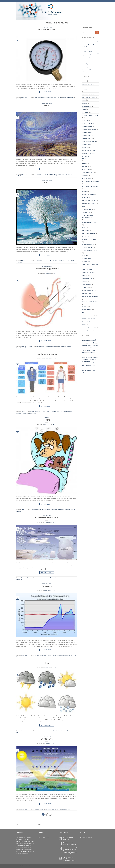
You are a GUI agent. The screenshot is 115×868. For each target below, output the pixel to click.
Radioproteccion (86, 284)
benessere (86, 343)
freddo (46, 174)
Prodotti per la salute (87, 272)
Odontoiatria (85, 230)
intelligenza (84, 352)
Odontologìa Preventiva (88, 233)
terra (24, 98)
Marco (54, 34)
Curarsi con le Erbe (87, 144)
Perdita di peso (86, 261)
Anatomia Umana (86, 94)
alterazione (38, 509)
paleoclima (57, 655)
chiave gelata (42, 260)
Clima (46, 663)
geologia (43, 655)
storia (83, 370)
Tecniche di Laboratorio (88, 315)
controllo (44, 509)
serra (60, 809)
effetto (48, 809)
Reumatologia (85, 287)
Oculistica (84, 227)
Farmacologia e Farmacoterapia (90, 181)
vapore (20, 579)
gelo (60, 174)
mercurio (55, 97)
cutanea (44, 411)
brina (41, 174)
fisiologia (60, 509)
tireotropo (18, 413)
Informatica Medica (87, 209)
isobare (66, 174)
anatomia (86, 340)
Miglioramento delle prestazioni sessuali (87, 216)
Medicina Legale (86, 212)
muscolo (96, 357)
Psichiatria (84, 275)
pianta (95, 359)
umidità (72, 260)
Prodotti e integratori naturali (90, 264)
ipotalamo (49, 411)
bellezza (84, 109)
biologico (96, 343)
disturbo (85, 347)
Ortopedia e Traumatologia (89, 239)
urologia (24, 347)
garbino (53, 174)
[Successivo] (50, 814)
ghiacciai (53, 809)
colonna (41, 97)
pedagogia (84, 359)
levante (70, 174)
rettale (55, 346)
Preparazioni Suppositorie (47, 268)
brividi (36, 411)
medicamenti (84, 355)
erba (88, 347)
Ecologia (84, 163)
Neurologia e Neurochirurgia (89, 222)
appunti (93, 340)
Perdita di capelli (86, 258)
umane (94, 370)
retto (59, 346)
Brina (46, 182)
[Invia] (97, 32)
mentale (83, 357)
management (89, 352)
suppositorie (63, 346)
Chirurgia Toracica (86, 135)
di (82, 348)
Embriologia (85, 166)
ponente (30, 175)
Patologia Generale (87, 247)
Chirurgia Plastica (86, 132)
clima (39, 655)
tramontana (51, 175)
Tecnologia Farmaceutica (46, 266)
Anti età (84, 100)
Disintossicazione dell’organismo (86, 157)
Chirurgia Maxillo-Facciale (89, 129)
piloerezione (63, 411)
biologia (92, 343)
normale (59, 97)
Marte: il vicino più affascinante (90, 42)
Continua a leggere (47, 91)
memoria (95, 355)
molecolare (87, 357)
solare (67, 577)
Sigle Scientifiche (86, 309)
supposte (69, 346)
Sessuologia (85, 306)
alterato (34, 509)
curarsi (93, 345)
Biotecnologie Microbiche (88, 123)
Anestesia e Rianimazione (88, 97)
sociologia (91, 367)
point (72, 509)
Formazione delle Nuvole (46, 517)
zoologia (84, 372)
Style (83, 312)
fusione (43, 346)
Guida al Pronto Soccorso (88, 203)
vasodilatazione (32, 413)
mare (51, 97)
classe (90, 345)
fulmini (50, 174)
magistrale (18, 175)
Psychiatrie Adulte (87, 278)
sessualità (84, 367)
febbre (55, 509)
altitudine (37, 97)
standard (72, 97)
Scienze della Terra (47, 27)
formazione (42, 577)
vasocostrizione (24, 413)
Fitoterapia (85, 197)
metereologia (48, 577)
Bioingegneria (85, 112)
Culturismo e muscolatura (89, 141)
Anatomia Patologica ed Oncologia (88, 88)
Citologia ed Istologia (87, 138)
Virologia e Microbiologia (88, 327)
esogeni (52, 509)
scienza (88, 365)
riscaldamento (58, 577)
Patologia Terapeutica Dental (89, 250)
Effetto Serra (47, 739)
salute (84, 365)
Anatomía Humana (87, 84)
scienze (68, 97)
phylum (92, 359)
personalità (88, 359)
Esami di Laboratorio (87, 172)
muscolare (53, 411)
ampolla (39, 346)
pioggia (26, 175)
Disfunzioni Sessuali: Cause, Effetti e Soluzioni (89, 46)
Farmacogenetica (86, 178)
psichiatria (86, 362)
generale (90, 350)
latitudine (48, 97)
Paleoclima (47, 586)
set (74, 509)
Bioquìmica (85, 120)
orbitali (53, 655)
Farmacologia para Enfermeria (90, 186)
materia (93, 352)
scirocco (38, 175)
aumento (32, 411)
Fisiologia (46, 352)
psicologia (92, 362)
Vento (46, 105)
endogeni (48, 509)
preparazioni (51, 346)
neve (23, 175)
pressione (64, 97)
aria (35, 174)
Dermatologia (85, 147)
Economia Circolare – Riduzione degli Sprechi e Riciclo (88, 70)
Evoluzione (85, 175)
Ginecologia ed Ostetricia (88, 200)
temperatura (19, 98)
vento (56, 175)
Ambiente (84, 81)
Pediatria (84, 255)
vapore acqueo (19, 262)
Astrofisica (84, 103)
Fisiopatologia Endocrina (88, 194)
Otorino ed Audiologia (88, 244)
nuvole (53, 577)
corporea (40, 411)
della (44, 97)
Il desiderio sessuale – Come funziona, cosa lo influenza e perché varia (89, 63)
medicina (90, 355)
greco (63, 174)
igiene (93, 350)
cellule (87, 345)
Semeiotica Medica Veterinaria (90, 301)
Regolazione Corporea (46, 354)
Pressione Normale (46, 29)
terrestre (18, 656)
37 (31, 509)
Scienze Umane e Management (90, 296)
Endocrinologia (86, 169)
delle (38, 577)
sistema (87, 368)
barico (38, 174)
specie (95, 368)
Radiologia (84, 281)
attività (36, 655)
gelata (57, 174)
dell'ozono (42, 809)
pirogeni (69, 509)
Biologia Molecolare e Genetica (90, 115)
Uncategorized (86, 321)
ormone (58, 411)
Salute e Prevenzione (87, 290)
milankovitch (48, 655)
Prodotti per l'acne (87, 269)
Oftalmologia (85, 236)
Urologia (84, 324)
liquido (46, 346)
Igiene (83, 206)
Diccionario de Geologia (88, 153)
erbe (91, 348)
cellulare (83, 345)
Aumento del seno (86, 106)
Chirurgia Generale (87, 126)
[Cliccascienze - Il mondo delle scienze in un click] (43, 11)
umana (89, 370)
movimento (91, 357)
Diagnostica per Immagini (88, 150)
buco (36, 809)
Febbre (46, 420)
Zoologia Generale (87, 330)
